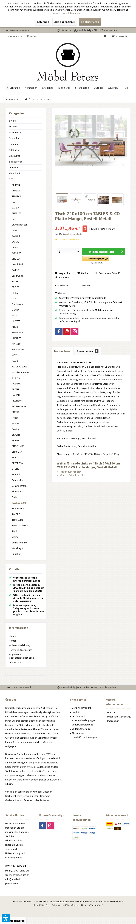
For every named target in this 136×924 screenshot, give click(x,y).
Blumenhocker (19, 224)
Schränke (14, 138)
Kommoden (15, 144)
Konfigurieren (90, 22)
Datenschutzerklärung (20, 649)
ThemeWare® (96, 905)
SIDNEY (15, 440)
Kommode (17, 332)
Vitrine (15, 536)
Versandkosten (60, 901)
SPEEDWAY (17, 463)
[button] (95, 260)
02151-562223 (15, 866)
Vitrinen (13, 126)
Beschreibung (62, 351)
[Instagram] (74, 331)
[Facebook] (59, 331)
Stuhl (14, 497)
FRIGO (14, 292)
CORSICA (16, 253)
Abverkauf (14, 173)
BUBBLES (16, 213)
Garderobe (17, 304)
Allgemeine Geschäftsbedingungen (21, 656)
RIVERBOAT (17, 400)
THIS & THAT (17, 508)
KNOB (14, 326)
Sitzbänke (14, 150)
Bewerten (64, 277)
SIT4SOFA (16, 451)
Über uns (13, 636)
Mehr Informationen (73, 13)
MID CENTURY (18, 349)
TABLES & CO (18, 502)
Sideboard (17, 491)
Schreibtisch (18, 480)
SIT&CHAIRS (17, 446)
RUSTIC (15, 412)
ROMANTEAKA (18, 406)
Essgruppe (17, 275)
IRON (14, 315)
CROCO (15, 258)
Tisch (14, 531)
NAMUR (15, 360)
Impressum (15, 662)
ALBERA (15, 190)
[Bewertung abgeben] (91, 223)
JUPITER (15, 321)
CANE (14, 230)
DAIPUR (15, 270)
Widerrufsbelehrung (19, 645)
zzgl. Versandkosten (74, 234)
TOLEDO (15, 514)
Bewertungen (87, 351)
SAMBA (15, 423)
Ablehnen (43, 22)
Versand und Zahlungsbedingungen (83, 718)
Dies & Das (14, 155)
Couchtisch (17, 264)
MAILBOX (16, 343)
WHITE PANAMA (19, 542)
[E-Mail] (66, 331)
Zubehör (16, 554)
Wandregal (17, 548)
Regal (14, 417)
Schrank (15, 474)
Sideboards (15, 132)
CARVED (15, 236)
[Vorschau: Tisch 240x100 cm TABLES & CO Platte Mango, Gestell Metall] (62, 199)
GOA (14, 298)
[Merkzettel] (105, 36)
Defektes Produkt (81, 707)
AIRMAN (15, 184)
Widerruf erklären (13, 920)
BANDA (15, 207)
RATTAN (15, 395)
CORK (14, 247)
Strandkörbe (15, 161)
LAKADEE (16, 338)
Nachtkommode (20, 372)
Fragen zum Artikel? (109, 273)
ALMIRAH (16, 196)
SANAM (15, 429)
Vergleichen (64, 273)
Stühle (12, 120)
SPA (13, 457)
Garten (15, 309)
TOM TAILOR (17, 519)
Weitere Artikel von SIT (71, 475)
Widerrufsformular (81, 728)
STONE (15, 468)
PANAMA (16, 383)
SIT (11, 179)
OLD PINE (16, 378)
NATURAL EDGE (19, 366)
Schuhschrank (19, 485)
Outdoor (13, 167)
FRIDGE (15, 287)
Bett (13, 219)
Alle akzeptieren (64, 22)
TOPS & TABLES (19, 525)
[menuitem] (120, 36)
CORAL (15, 241)
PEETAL (15, 389)
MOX (14, 355)
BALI (13, 202)
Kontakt (13, 640)
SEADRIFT (16, 434)
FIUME (14, 281)
